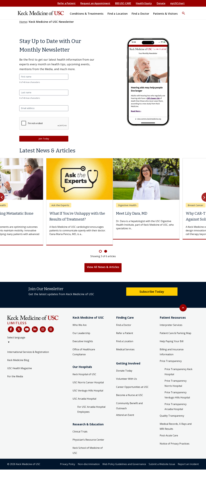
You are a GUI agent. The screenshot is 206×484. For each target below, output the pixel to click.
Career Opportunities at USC (132, 381)
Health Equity (144, 3)
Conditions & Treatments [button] (86, 13)
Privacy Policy (67, 458)
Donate (161, 3)
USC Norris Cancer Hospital (88, 376)
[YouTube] (26, 323)
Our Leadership (81, 327)
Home (23, 22)
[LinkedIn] (34, 323)
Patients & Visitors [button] (165, 13)
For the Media (15, 370)
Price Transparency (171, 355)
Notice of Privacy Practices (174, 437)
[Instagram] (42, 323)
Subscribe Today (151, 286)
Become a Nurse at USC (129, 389)
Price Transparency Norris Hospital (176, 377)
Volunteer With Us (126, 373)
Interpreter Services (171, 319)
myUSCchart (177, 3)
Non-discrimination (89, 458)
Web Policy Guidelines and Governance (124, 458)
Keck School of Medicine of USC (88, 444)
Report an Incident (188, 458)
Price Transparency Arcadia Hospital (176, 401)
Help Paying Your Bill (171, 335)
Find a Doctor (123, 319)
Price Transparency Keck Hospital (178, 366)
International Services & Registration (28, 346)
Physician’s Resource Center (88, 434)
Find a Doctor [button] (140, 13)
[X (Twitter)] (18, 323)
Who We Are (80, 319)
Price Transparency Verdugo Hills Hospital (177, 389)
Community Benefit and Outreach (129, 400)
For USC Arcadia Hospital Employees (91, 403)
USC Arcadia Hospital (84, 392)
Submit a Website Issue (162, 458)
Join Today (44, 138)
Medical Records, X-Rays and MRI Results (176, 420)
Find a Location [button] (117, 13)
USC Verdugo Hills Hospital (88, 384)
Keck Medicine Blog (18, 354)
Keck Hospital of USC (84, 368)
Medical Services (125, 343)
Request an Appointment (95, 3)
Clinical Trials (80, 425)
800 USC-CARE (123, 3)
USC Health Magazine (19, 362)
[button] (183, 11)
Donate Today (124, 365)
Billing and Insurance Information (172, 346)
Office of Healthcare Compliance (84, 346)
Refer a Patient (66, 3)
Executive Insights (83, 335)
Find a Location (124, 335)
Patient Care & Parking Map (175, 327)
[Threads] (50, 323)
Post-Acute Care (169, 429)
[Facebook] (10, 323)
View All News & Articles (103, 261)
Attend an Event (125, 409)
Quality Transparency (172, 409)
